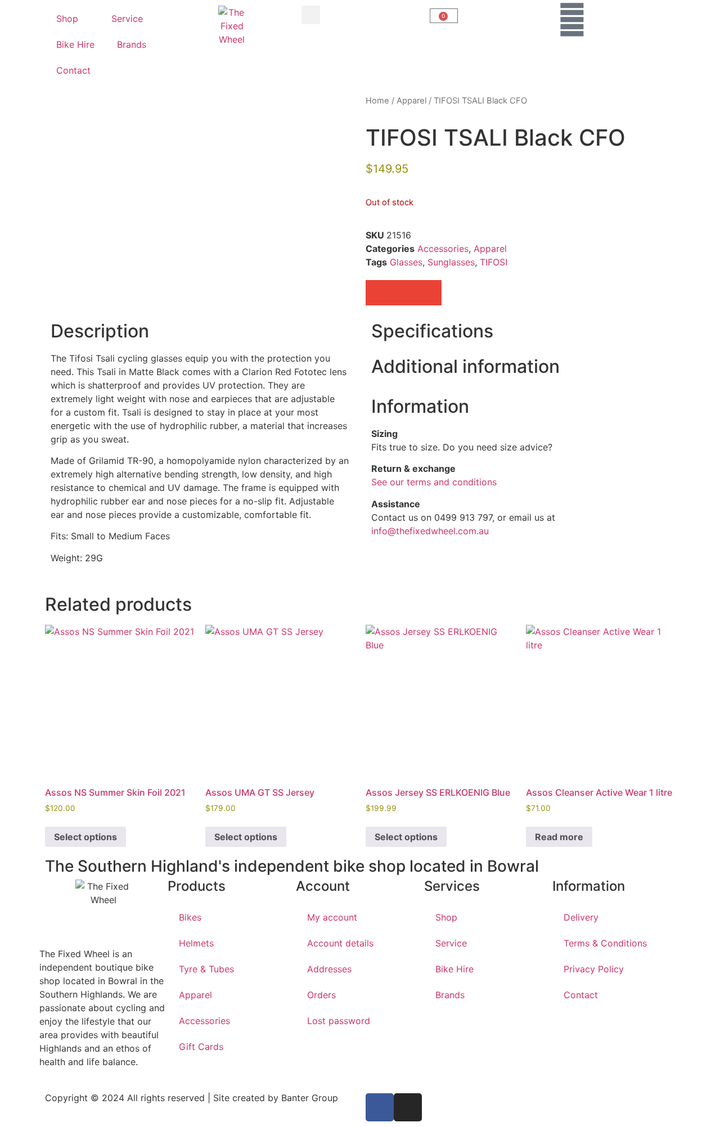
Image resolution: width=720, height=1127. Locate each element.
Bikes (190, 917)
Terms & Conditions (605, 943)
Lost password (338, 1020)
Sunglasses (451, 262)
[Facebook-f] (380, 1107)
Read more (559, 836)
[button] (311, 15)
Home (377, 101)
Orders (321, 994)
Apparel (411, 101)
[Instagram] (408, 1107)
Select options (85, 836)
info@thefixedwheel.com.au (430, 531)
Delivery (581, 917)
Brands (131, 44)
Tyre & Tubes (206, 969)
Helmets (196, 943)
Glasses (406, 262)
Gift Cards (201, 1046)
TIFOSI (493, 262)
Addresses (329, 969)
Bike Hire (75, 44)
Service (127, 18)
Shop (67, 18)
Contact (73, 70)
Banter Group (309, 1097)
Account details (340, 943)
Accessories (443, 248)
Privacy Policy (594, 969)
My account (332, 917)
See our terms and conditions (434, 482)
